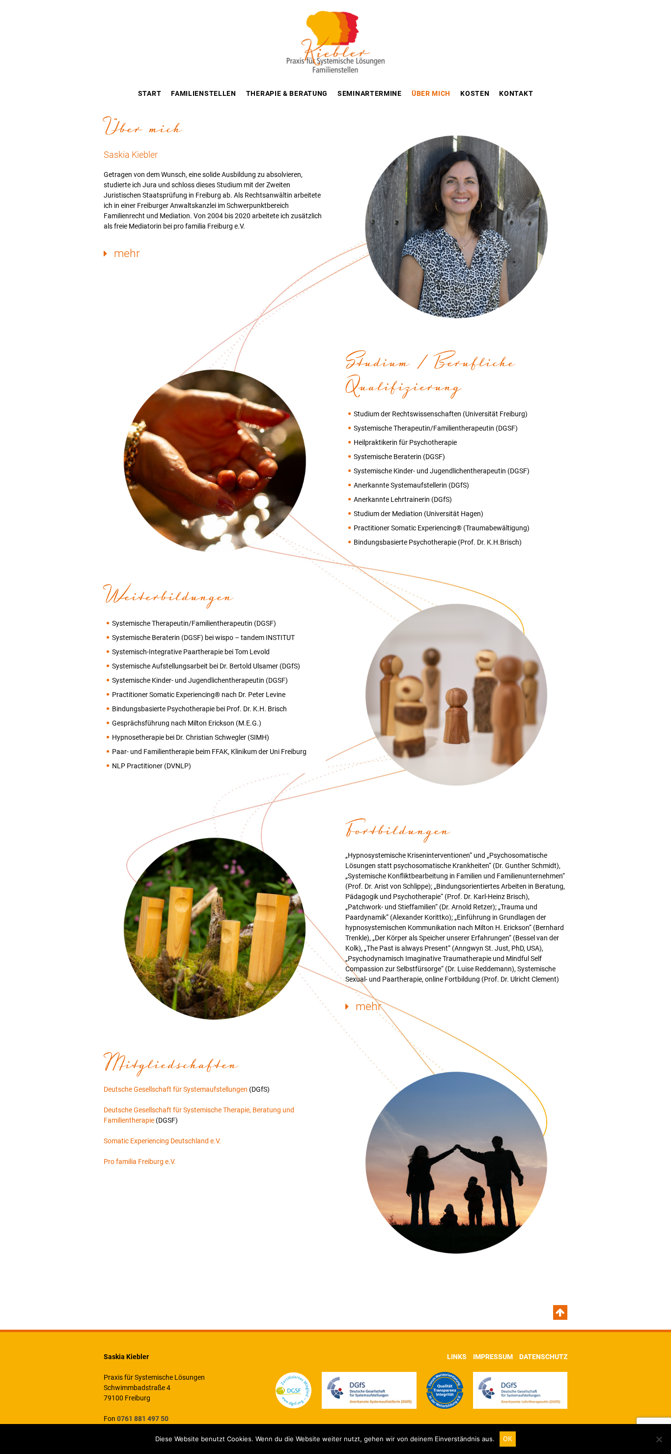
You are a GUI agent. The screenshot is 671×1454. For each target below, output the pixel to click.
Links (457, 1357)
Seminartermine (369, 93)
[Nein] (659, 1439)
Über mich (431, 93)
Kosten (474, 93)
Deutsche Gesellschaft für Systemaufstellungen (176, 1089)
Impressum (493, 1357)
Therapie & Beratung (287, 93)
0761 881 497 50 (142, 1419)
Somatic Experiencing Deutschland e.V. (162, 1141)
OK (507, 1439)
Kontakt (516, 93)
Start (150, 93)
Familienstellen (203, 93)
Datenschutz (543, 1357)
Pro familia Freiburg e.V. (140, 1161)
